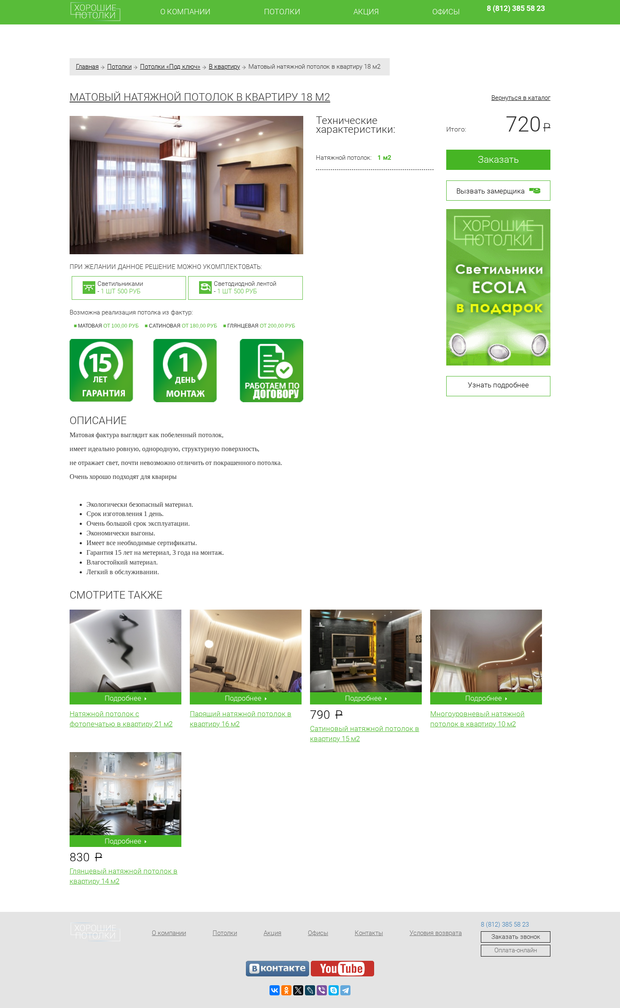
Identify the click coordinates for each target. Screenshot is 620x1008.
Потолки (282, 11)
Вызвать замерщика (490, 191)
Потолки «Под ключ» (170, 66)
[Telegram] (345, 990)
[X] (298, 990)
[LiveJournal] (310, 990)
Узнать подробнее (498, 385)
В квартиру (224, 66)
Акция (366, 11)
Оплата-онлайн (515, 950)
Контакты (369, 933)
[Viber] (322, 990)
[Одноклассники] (286, 990)
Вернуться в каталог (520, 98)
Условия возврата (436, 933)
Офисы (446, 11)
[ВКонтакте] (275, 990)
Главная (87, 66)
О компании (185, 11)
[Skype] (334, 990)
